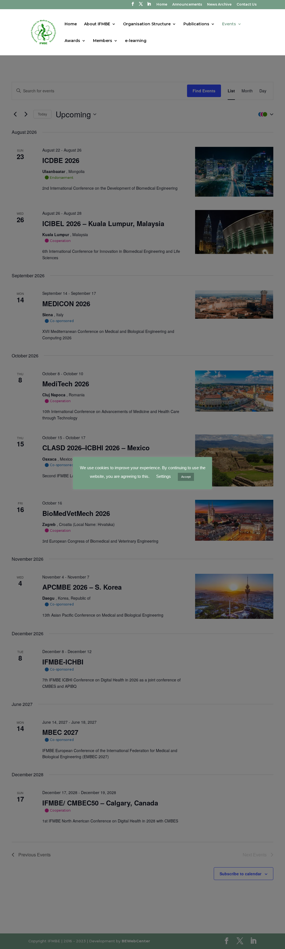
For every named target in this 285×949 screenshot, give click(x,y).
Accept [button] (186, 476)
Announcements (187, 4)
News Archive (219, 4)
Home (161, 4)
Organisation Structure (147, 24)
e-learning (135, 41)
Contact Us (247, 4)
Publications (196, 24)
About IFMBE (97, 24)
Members (102, 41)
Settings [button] (163, 476)
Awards (72, 41)
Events (229, 24)
